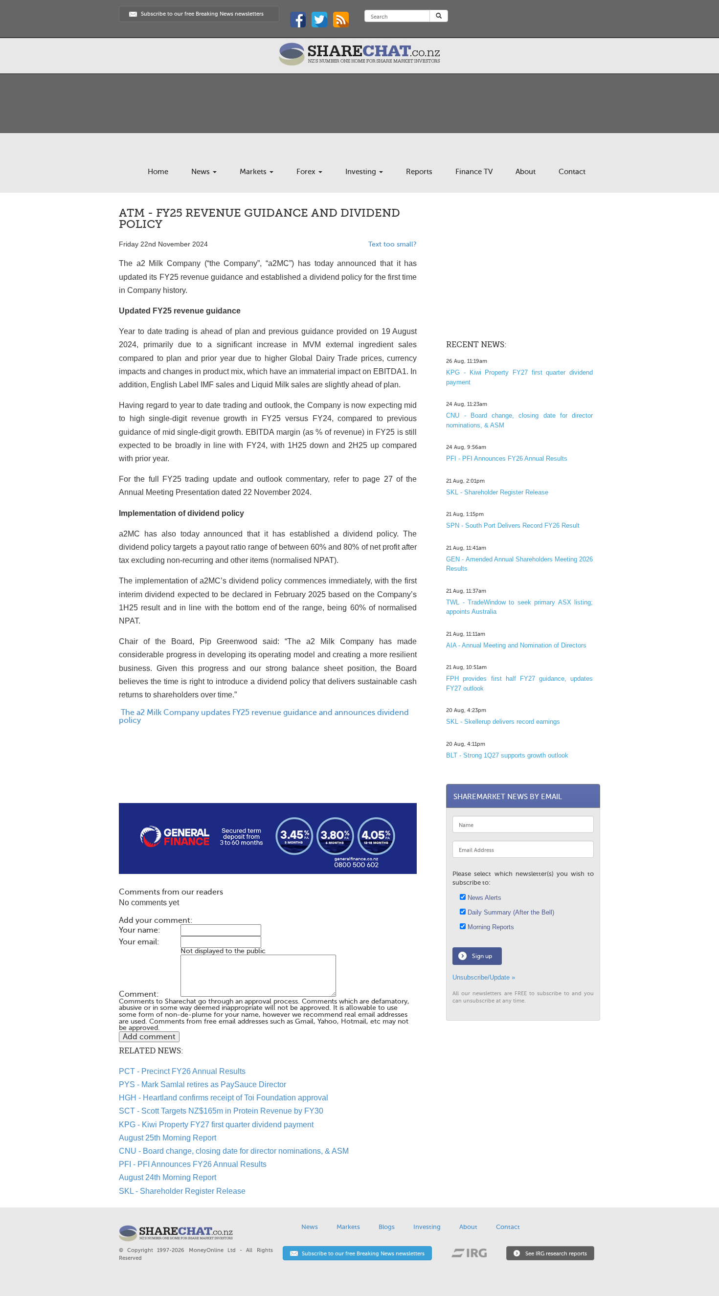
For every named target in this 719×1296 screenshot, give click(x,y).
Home (158, 172)
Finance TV (474, 172)
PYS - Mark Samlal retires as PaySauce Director (202, 1084)
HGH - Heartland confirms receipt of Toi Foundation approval (223, 1098)
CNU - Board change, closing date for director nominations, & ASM (234, 1151)
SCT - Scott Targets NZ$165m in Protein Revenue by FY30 (221, 1111)
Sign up (482, 956)
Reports (419, 172)
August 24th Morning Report (167, 1177)
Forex (306, 172)
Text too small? (392, 244)
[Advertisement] (268, 772)
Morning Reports (490, 927)
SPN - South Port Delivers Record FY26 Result (513, 525)
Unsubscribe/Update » (483, 977)
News (201, 172)
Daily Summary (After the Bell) (510, 912)
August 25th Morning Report (167, 1138)
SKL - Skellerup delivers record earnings (503, 721)
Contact (572, 172)
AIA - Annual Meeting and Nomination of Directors (516, 645)
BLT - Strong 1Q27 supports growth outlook (507, 755)
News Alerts (483, 897)
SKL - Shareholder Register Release (182, 1191)
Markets (254, 172)
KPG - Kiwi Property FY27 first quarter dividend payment (216, 1124)
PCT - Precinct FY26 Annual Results (182, 1071)
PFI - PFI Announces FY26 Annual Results (193, 1164)
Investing (361, 172)
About (526, 172)
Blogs (387, 1226)
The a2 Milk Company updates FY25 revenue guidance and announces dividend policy (264, 716)
